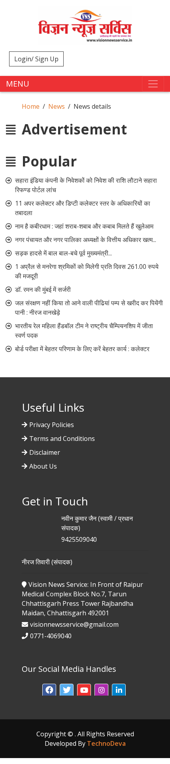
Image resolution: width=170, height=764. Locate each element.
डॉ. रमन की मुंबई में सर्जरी (43, 289)
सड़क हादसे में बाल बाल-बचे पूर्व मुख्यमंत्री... (63, 253)
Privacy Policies (51, 424)
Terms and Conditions (62, 438)
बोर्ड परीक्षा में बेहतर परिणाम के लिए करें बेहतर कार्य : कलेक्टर (82, 348)
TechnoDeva (106, 743)
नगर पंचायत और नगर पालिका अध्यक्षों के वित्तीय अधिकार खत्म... (85, 239)
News (56, 106)
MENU (17, 83)
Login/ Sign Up (36, 59)
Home (31, 106)
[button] (49, 691)
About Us (43, 466)
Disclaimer (44, 452)
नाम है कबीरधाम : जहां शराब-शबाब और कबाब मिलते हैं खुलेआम (84, 226)
